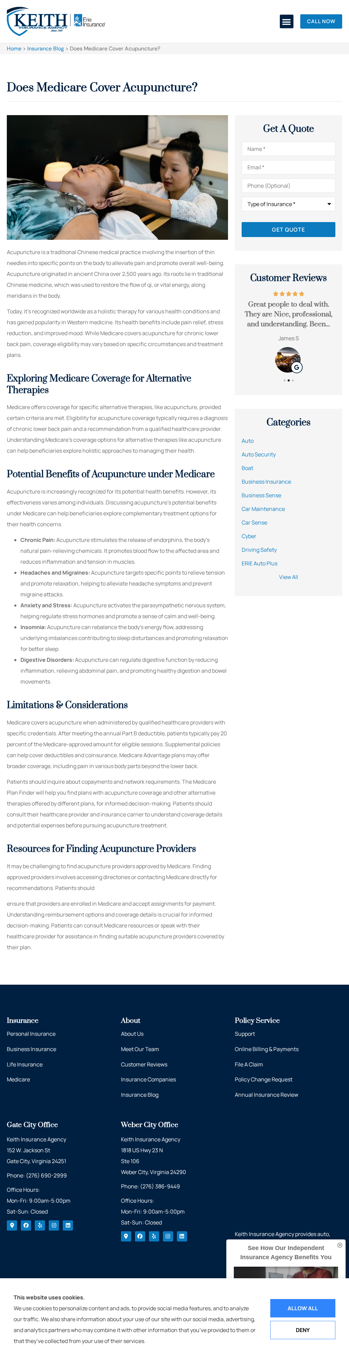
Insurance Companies (148, 1079)
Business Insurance (31, 1049)
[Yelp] (40, 1225)
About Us (132, 1033)
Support (245, 1033)
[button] (287, 22)
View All (288, 577)
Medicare (18, 1079)
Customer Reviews (144, 1064)
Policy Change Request (263, 1079)
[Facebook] (26, 1225)
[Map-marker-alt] (12, 1225)
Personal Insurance (31, 1033)
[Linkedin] (68, 1225)
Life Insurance (25, 1064)
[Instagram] (54, 1225)
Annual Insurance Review (266, 1094)
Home (14, 48)
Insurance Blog (45, 48)
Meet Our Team (140, 1049)
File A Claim (249, 1064)
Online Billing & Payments (267, 1049)
